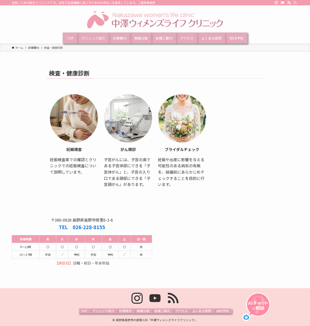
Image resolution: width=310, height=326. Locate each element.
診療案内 (125, 311)
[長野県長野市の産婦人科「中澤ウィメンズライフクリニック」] (155, 20)
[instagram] (276, 2)
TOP (84, 311)
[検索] (295, 2)
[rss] (289, 2)
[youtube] (282, 2)
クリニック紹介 (103, 311)
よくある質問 (201, 311)
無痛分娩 (143, 311)
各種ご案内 (162, 311)
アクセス (181, 311)
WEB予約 (222, 311)
